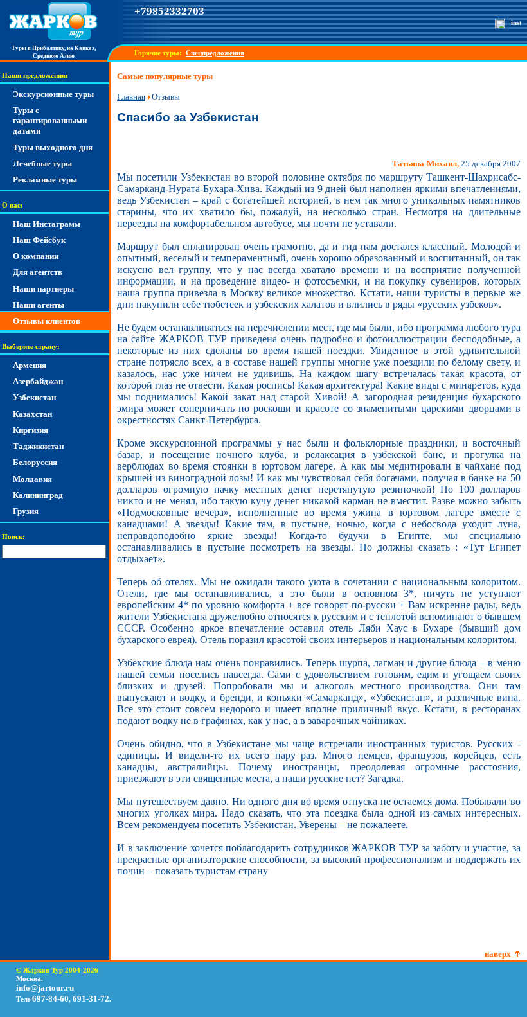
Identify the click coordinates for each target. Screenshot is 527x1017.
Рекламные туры (45, 179)
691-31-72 (91, 999)
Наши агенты (38, 305)
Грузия (26, 511)
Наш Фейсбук (39, 240)
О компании (35, 256)
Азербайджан (38, 381)
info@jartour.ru (45, 988)
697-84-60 (50, 999)
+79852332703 (169, 11)
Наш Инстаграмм (46, 224)
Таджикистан (38, 446)
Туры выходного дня (53, 147)
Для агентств (37, 272)
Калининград (38, 495)
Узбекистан (34, 397)
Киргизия (30, 430)
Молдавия (32, 479)
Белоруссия (35, 462)
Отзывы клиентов (46, 321)
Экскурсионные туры (53, 94)
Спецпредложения (215, 53)
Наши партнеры (43, 289)
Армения (29, 365)
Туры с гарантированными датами (50, 120)
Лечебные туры (42, 163)
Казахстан (32, 414)
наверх (498, 954)
